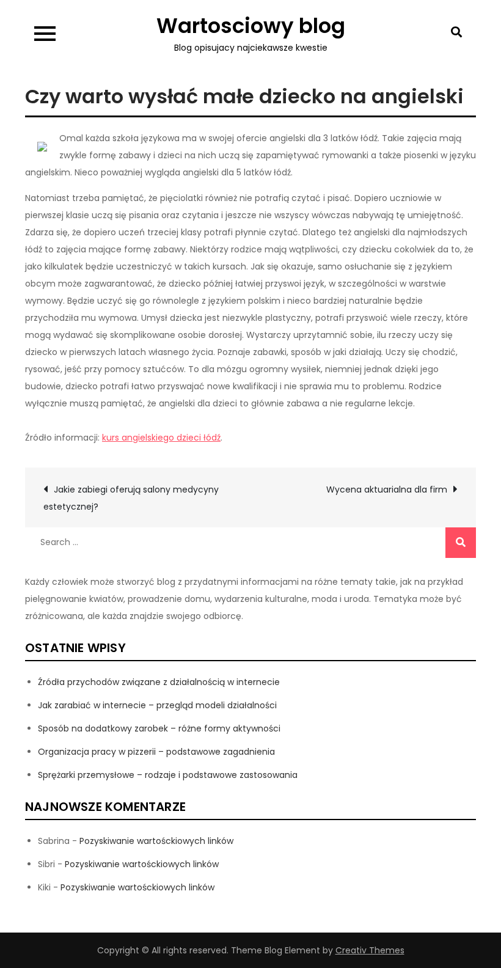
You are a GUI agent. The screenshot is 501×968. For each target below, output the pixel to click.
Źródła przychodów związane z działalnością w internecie (159, 682)
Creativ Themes (369, 950)
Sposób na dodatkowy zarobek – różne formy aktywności (159, 728)
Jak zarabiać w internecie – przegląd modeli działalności (157, 705)
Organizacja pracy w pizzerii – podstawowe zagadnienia (156, 752)
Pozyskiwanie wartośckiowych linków (156, 841)
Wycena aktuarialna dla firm (386, 489)
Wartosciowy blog (250, 25)
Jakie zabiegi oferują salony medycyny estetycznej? (131, 498)
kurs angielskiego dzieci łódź (161, 437)
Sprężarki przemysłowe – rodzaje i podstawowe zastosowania (168, 775)
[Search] (460, 542)
